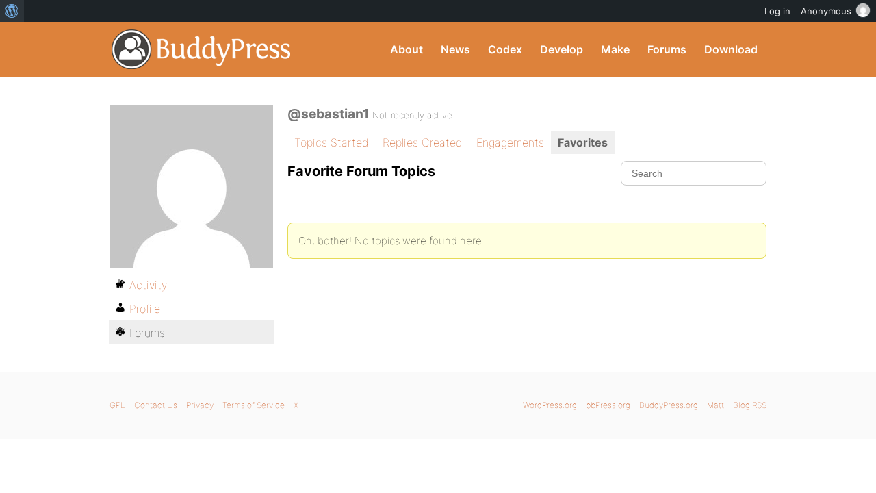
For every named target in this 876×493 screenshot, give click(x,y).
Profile (144, 309)
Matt (715, 405)
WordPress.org (550, 405)
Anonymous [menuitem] (826, 10)
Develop (561, 49)
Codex (505, 49)
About (406, 49)
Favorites (583, 142)
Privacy (200, 405)
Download (731, 49)
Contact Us (155, 405)
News (455, 49)
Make (615, 49)
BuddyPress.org (202, 49)
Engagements (510, 142)
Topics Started (331, 142)
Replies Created (423, 142)
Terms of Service (253, 405)
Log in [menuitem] (777, 10)
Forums (666, 49)
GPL (117, 405)
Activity (148, 285)
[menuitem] (12, 11)
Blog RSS (749, 405)
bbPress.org (608, 405)
